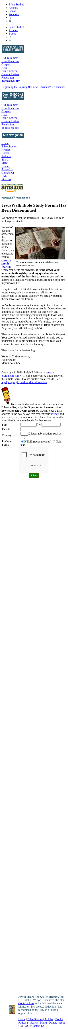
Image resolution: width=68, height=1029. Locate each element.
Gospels (6, 64)
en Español (58, 87)
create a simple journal (6, 263)
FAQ (4, 175)
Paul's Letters (9, 71)
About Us (7, 169)
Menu (4, 162)
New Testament (10, 61)
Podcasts (14, 14)
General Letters (10, 74)
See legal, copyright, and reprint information (30, 380)
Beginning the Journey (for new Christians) (26, 87)
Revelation (7, 77)
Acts (4, 67)
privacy (54, 413)
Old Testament (9, 57)
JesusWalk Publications (15, 197)
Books (12, 11)
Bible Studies (16, 4)
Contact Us (7, 172)
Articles (13, 7)
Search (5, 159)
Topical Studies (10, 80)
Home (5, 143)
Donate (5, 166)
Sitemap (6, 179)
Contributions (26, 1003)
